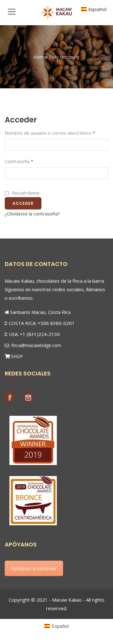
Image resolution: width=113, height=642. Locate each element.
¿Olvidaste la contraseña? (32, 213)
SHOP (17, 356)
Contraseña (19, 161)
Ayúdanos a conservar (33, 568)
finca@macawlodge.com (35, 345)
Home (41, 57)
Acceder (23, 203)
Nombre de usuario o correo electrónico (50, 133)
